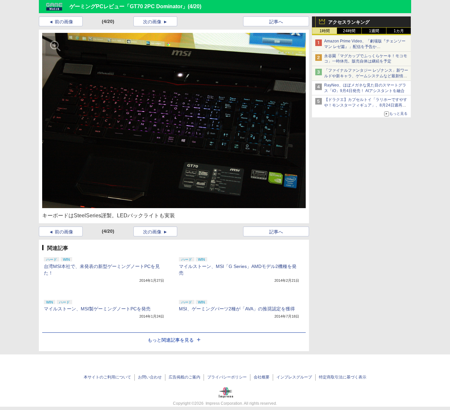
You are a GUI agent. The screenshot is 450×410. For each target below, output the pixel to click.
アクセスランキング (349, 22)
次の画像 (152, 21)
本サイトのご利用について (107, 377)
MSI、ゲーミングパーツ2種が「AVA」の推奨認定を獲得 (237, 308)
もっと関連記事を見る (171, 340)
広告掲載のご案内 (184, 377)
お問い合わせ (150, 377)
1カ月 (399, 31)
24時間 (349, 31)
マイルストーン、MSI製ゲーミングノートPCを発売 (97, 308)
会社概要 (261, 377)
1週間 (374, 31)
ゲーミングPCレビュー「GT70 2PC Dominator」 (129, 6)
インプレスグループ (294, 377)
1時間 (325, 31)
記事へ (276, 21)
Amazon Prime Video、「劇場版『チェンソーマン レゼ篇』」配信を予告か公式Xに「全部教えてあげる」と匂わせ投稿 (365, 47)
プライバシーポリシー (227, 377)
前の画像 (64, 21)
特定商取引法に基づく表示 (342, 377)
